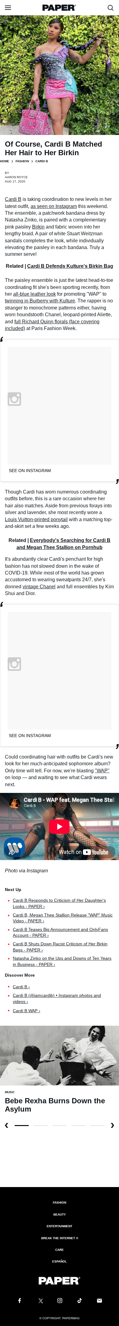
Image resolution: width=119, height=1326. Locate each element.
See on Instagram (30, 470)
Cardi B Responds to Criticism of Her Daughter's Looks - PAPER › (59, 903)
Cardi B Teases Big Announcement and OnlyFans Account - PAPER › (60, 932)
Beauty (59, 1214)
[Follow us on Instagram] (59, 1301)
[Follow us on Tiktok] (79, 1301)
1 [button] (41, 1125)
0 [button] (22, 1125)
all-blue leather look (34, 294)
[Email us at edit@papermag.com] (99, 1301)
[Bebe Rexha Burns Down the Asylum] (59, 1055)
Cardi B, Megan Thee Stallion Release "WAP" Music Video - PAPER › (63, 918)
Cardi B (13, 199)
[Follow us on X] (39, 1301)
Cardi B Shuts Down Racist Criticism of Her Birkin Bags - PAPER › (60, 946)
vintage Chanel (39, 586)
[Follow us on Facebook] (19, 1301)
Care (59, 1249)
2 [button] (59, 1125)
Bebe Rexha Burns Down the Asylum (55, 1105)
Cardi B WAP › (26, 1010)
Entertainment (59, 1226)
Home (4, 161)
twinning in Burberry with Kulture (40, 300)
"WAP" (102, 770)
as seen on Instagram (54, 206)
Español (59, 1261)
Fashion (22, 161)
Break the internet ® (59, 1238)
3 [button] (78, 1125)
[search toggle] (110, 8)
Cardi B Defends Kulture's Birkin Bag (70, 266)
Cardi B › (21, 986)
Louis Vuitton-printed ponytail (36, 519)
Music (10, 1092)
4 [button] (97, 1125)
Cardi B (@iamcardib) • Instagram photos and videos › (57, 998)
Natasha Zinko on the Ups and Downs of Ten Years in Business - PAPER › (62, 961)
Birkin (38, 226)
